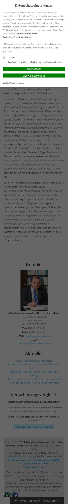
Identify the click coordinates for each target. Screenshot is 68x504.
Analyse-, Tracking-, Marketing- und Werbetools (34, 62)
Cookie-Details (9, 83)
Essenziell (12, 57)
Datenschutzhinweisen (26, 33)
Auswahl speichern (34, 75)
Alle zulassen (34, 69)
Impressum (19, 83)
